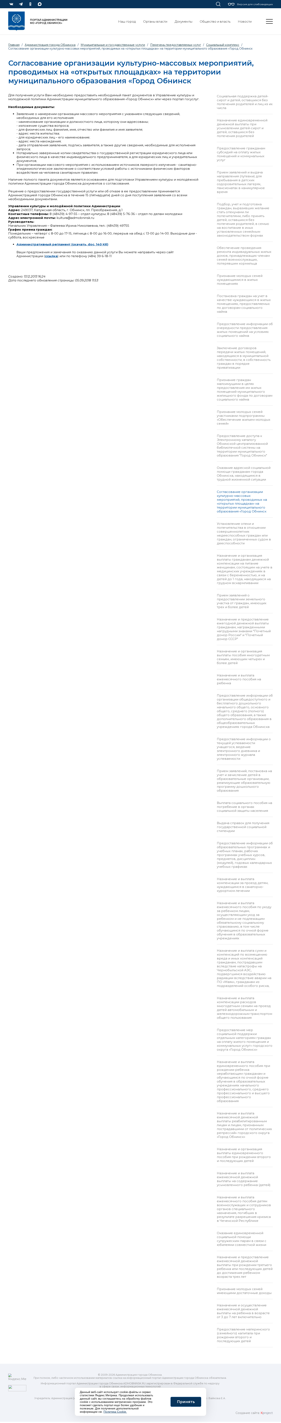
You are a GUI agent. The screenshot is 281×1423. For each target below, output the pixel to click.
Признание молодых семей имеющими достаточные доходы (244, 1291)
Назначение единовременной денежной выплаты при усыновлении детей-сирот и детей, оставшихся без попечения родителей (242, 128)
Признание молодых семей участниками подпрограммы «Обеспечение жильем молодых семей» (243, 417)
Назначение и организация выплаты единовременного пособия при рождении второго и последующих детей (244, 1155)
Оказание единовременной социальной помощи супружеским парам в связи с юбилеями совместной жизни (241, 1239)
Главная (14, 45)
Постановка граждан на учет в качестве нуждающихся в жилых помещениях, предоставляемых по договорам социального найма (244, 304)
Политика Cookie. (115, 1411)
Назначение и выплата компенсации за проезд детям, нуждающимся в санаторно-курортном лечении (242, 885)
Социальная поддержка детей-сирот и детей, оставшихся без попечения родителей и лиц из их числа (245, 102)
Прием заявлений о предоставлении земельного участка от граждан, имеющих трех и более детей (241, 601)
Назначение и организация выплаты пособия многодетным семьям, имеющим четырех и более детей (243, 657)
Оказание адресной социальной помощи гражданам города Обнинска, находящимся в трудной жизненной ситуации (244, 473)
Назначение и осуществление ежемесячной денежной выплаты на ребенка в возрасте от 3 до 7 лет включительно (243, 1311)
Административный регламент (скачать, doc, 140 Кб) (62, 244)
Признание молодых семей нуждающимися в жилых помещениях (239, 280)
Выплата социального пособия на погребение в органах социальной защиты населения (244, 807)
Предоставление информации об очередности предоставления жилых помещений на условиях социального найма (245, 330)
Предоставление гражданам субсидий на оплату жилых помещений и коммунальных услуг (241, 154)
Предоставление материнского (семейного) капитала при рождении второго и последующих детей (243, 1335)
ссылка (51, 256)
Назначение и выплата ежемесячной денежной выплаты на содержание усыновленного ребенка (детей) (244, 1179)
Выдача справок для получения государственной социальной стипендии (243, 827)
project (267, 1413)
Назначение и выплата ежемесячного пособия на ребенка (239, 679)
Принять (186, 1402)
